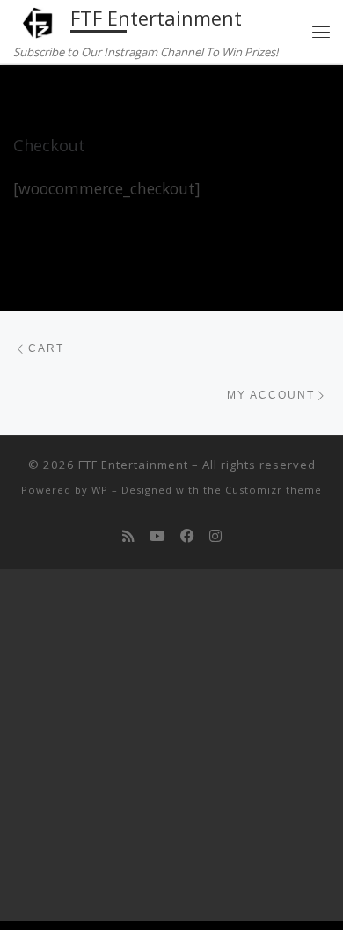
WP (99, 489)
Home (30, 98)
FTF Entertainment (133, 464)
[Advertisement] (171, 749)
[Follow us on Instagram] (215, 535)
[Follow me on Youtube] (157, 535)
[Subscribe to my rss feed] (128, 535)
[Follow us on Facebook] (187, 535)
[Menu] (321, 32)
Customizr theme (273, 489)
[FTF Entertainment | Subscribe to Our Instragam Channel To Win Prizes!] (38, 20)
